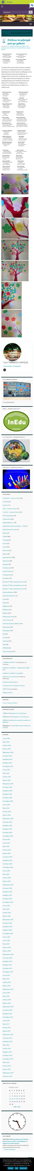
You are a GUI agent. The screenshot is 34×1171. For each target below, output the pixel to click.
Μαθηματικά (6, 609)
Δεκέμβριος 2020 (7, 926)
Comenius (5, 703)
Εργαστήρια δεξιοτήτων (9, 595)
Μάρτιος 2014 (7, 1069)
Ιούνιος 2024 (6, 804)
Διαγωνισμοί (6, 550)
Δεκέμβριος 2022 (7, 860)
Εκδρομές (5, 564)
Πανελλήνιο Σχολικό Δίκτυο (10, 682)
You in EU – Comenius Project (11, 512)
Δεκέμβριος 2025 (7, 759)
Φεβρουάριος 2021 (8, 919)
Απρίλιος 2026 (7, 745)
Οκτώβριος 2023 (7, 832)
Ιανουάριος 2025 (7, 787)
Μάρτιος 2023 (7, 853)
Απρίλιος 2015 (7, 1048)
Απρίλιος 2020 (7, 947)
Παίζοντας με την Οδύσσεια (10, 676)
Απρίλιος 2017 (7, 1027)
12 (19, 1096)
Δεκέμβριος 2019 (7, 961)
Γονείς (27, 46)
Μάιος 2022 (6, 874)
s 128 (4, 713)
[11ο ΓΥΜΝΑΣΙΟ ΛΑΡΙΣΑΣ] (12, 352)
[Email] (4, 370)
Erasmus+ (5, 505)
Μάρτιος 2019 (7, 985)
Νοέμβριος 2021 (7, 895)
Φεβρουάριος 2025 (8, 783)
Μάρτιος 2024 (7, 815)
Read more (23, 1168)
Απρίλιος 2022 (7, 878)
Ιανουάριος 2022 (7, 888)
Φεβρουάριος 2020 (8, 954)
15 (10, 1099)
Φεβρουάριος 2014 (8, 1073)
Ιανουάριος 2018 (7, 1010)
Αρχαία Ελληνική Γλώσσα (10, 529)
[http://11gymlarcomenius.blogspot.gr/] (16, 479)
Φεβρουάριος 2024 (8, 818)
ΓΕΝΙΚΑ (23, 46)
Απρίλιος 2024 (7, 811)
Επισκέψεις (6, 578)
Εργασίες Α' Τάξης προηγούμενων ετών (14, 582)
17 (15, 1099)
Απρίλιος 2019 (7, 982)
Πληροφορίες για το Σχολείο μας (17, 713)
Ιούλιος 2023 (6, 839)
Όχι (16, 1168)
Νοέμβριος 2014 (7, 1052)
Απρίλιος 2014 (7, 1066)
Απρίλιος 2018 (7, 999)
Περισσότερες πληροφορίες (12, 366)
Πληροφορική (6, 627)
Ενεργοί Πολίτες (7, 571)
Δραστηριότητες (5, 48)
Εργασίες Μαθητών (21, 48)
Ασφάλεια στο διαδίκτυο (13, 703)
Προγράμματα (7, 630)
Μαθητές (3, 49)
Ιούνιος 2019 (6, 975)
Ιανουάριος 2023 (7, 857)
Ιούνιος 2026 (6, 738)
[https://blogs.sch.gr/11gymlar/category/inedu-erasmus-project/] (16, 421)
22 (10, 1101)
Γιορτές (5, 543)
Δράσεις (5, 554)
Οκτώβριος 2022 (7, 864)
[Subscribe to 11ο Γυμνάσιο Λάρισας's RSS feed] (2, 6)
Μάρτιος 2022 (7, 881)
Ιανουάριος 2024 (7, 822)
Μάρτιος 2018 (7, 1003)
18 (17, 1099)
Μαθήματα (6, 606)
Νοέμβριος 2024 (7, 794)
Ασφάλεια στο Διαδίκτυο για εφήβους (13, 673)
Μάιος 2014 (6, 1062)
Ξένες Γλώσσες (7, 620)
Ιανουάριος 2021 (7, 923)
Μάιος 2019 (6, 979)
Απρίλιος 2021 (7, 912)
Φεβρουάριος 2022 (8, 884)
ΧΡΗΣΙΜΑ (5, 648)
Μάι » (19, 1107)
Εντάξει (10, 1168)
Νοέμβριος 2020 (7, 930)
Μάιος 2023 (6, 846)
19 (19, 1099)
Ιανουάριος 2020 (7, 958)
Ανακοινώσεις (6, 519)
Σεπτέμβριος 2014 (8, 1059)
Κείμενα (28, 48)
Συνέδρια (5, 637)
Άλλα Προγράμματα (8, 515)
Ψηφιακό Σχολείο (7, 692)
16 (12, 1099)
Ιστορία (5, 599)
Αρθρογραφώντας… (8, 522)
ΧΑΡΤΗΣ (5, 689)
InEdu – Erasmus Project (10, 508)
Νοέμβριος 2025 (7, 763)
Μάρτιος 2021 (7, 916)
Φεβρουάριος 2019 (8, 989)
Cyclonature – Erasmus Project (11, 498)
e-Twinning (6, 501)
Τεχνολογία (6, 641)
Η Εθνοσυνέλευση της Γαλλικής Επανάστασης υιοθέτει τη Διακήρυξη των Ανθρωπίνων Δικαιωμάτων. (15, 1141)
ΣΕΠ (4, 634)
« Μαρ (15, 1107)
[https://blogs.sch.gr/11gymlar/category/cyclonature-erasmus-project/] (16, 450)
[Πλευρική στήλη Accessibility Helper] (32, 5)
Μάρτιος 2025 (7, 780)
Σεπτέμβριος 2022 (8, 867)
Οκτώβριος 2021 (7, 898)
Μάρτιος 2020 (7, 951)
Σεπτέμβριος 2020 (8, 933)
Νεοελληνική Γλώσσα (9, 616)
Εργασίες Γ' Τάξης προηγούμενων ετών (14, 588)
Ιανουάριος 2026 (7, 756)
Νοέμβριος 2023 (7, 829)
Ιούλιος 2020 (6, 937)
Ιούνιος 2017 (6, 1020)
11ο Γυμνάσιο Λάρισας (19, 15)
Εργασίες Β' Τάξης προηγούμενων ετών (14, 585)
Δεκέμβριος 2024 (7, 790)
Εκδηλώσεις (6, 561)
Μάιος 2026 (6, 742)
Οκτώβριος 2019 (7, 968)
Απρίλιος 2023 (7, 850)
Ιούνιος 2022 (6, 871)
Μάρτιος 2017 (7, 1031)
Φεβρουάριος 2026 (8, 752)
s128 (4, 720)
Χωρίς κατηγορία (7, 651)
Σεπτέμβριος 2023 (8, 836)
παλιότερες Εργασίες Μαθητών (11, 623)
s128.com (5, 716)
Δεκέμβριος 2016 (7, 1041)
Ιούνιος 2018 (6, 992)
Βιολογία (5, 533)
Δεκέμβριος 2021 (7, 891)
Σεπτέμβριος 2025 (8, 766)
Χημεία (5, 644)
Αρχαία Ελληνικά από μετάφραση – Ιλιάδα (14, 526)
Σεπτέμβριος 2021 (8, 902)
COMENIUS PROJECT (9, 662)
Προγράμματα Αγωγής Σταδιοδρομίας (18, 34)
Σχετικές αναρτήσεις (10, 1149)
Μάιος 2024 (6, 808)
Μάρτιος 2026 (7, 749)
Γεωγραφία (6, 540)
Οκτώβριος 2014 (7, 1055)
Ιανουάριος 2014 (7, 1076)
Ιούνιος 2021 (6, 905)
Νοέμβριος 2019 (7, 965)
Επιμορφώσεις (7, 575)
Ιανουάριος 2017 (7, 1038)
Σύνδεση (9, 2)
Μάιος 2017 (6, 1024)
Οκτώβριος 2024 (7, 797)
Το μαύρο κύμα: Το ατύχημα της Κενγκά (14, 685)
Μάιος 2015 (6, 1045)
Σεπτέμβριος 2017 (8, 1017)
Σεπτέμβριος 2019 (8, 972)
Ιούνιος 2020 (6, 940)
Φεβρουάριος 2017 (8, 1034)
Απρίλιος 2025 (7, 776)
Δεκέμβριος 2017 (7, 1013)
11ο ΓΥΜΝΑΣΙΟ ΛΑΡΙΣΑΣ (13, 46)
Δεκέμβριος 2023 (7, 825)
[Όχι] (32, 1164)
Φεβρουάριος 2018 (8, 1006)
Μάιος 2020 (6, 944)
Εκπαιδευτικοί (13, 48)
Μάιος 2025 (6, 773)
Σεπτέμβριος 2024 (8, 801)
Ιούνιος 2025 (6, 770)
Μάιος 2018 (6, 996)
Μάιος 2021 (6, 909)
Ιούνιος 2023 (6, 843)
